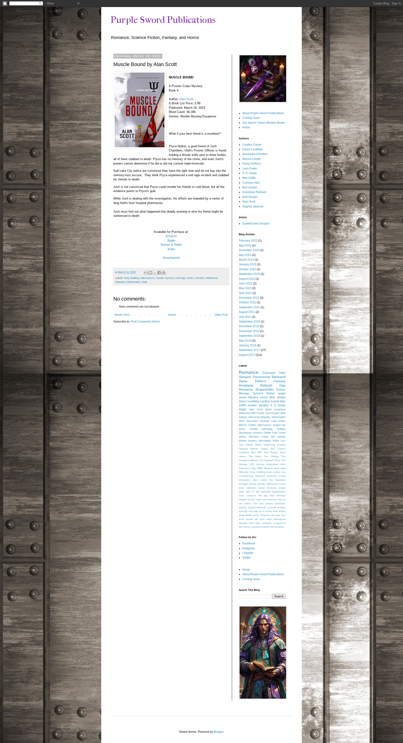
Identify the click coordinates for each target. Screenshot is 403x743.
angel (281, 393)
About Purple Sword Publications (263, 113)
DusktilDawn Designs (256, 223)
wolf (272, 527)
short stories (246, 519)
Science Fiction (264, 393)
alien (276, 468)
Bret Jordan (249, 187)
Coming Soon (251, 117)
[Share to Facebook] (159, 272)
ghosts (253, 484)
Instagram (248, 548)
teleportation (133, 281)
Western (268, 468)
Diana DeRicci (251, 163)
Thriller (267, 432)
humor (261, 488)
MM (253, 413)
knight (282, 488)
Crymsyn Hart (251, 182)
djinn (255, 480)
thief (251, 523)
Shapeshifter (264, 389)
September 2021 (249, 307)
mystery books (247, 499)
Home (172, 314)
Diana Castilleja (252, 149)
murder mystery (165, 278)
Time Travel (279, 432)
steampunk (279, 519)
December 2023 (249, 250)
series (190, 278)
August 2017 (247, 355)
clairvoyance (147, 278)
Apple (171, 240)
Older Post (221, 314)
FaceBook (248, 543)
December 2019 (249, 326)
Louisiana (244, 452)
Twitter (246, 557)
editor (264, 480)
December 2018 (249, 331)
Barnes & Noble (171, 244)
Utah (144, 281)
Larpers (281, 448)
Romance (248, 372)
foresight (243, 484)
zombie (254, 429)
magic (243, 409)
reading (281, 507)
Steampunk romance (251, 432)
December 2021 (249, 297)
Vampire (245, 377)
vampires (266, 523)
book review (273, 472)
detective (260, 476)
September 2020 (249, 321)
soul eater (266, 519)
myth (258, 499)
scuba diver (271, 511)
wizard (266, 527)
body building (131, 278)
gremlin (261, 484)
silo (256, 519)
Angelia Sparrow (253, 206)
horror (264, 397)
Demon (280, 389)
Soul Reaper (272, 413)
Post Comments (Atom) (145, 321)
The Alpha (255, 456)
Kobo (171, 249)
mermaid (280, 495)
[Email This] (146, 272)
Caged (264, 448)
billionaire (244, 472)
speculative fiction (268, 440)
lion (273, 436)
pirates (269, 503)
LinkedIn (247, 553)
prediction (280, 503)
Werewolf (278, 377)
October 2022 (247, 269)
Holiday (281, 429)
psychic (243, 507)
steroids (199, 278)
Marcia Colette (251, 159)
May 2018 (245, 340)
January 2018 (247, 345)
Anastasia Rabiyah (254, 192)
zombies (279, 527)
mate (241, 491)
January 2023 (247, 264)
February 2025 (248, 240)
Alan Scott (186, 99)
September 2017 (249, 350)
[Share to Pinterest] (163, 272)
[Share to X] (155, 272)
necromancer (269, 499)
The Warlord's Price (269, 460)
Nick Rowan (250, 197)
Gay (272, 448)
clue (283, 472)
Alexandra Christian (255, 154)
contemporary (246, 476)
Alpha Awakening (265, 444)
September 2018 (249, 335)
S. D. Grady (249, 173)
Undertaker (272, 464)
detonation (244, 480)
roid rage (180, 278)
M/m (253, 452)
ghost (268, 409)
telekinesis (212, 278)
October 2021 (247, 302)
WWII (260, 468)
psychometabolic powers (262, 507)
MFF (259, 452)
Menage (244, 393)
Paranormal (261, 377)
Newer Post (122, 314)
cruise (264, 436)
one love (258, 503)
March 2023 (246, 259)
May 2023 (245, 255)
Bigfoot (254, 448)
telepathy (120, 281)
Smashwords (171, 257)
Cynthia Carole (251, 144)
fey (271, 480)
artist (282, 468)
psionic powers (248, 440)
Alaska (249, 444)
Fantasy (279, 381)
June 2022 (245, 283)
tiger (258, 523)
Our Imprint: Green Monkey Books (263, 122)
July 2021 (245, 317)
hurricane (272, 488)
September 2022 (249, 274)
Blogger (218, 731)
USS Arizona (257, 464)
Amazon (171, 236)
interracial (253, 417)
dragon (277, 425)
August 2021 (247, 312)
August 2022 (247, 278)
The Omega (271, 456)
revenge (243, 511)
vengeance (279, 523)
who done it (245, 527)
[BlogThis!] (150, 272)
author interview (249, 436)
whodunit (257, 527)
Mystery (253, 397)
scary (242, 429)
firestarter (280, 480)
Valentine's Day (247, 468)
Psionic (261, 413)
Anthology (267, 429)
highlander (272, 484)
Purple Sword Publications (163, 19)
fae (283, 425)
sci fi (261, 511)
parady (281, 436)
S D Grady (277, 405)
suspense (279, 409)
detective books (276, 476)
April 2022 (245, 293)
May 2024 (245, 245)
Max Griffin (249, 177)
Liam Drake (249, 168)
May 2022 (245, 288)
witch (242, 421)
